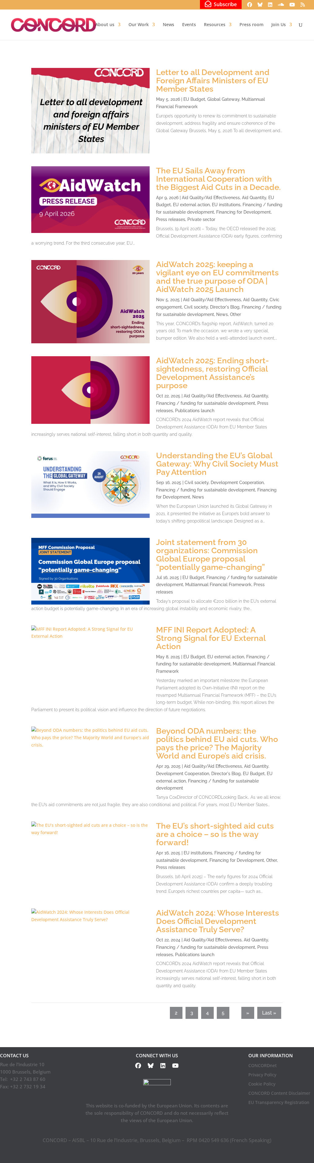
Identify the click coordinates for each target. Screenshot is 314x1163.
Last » (269, 1013)
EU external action (191, 204)
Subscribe (224, 4)
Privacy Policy (262, 1075)
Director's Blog (224, 307)
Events (189, 24)
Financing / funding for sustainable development (205, 403)
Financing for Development (243, 212)
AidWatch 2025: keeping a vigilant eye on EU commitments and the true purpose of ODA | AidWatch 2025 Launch (217, 277)
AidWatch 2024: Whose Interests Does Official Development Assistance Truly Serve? (217, 921)
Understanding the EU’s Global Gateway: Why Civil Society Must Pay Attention (217, 464)
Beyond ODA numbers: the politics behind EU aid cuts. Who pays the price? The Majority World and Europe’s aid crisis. (217, 743)
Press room (251, 24)
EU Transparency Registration (278, 1102)
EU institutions (226, 204)
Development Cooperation (237, 482)
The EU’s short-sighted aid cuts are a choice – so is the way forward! (215, 834)
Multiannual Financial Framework (218, 584)
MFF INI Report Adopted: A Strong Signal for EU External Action (211, 638)
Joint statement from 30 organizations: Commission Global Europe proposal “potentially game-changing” (210, 555)
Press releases (170, 219)
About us (104, 24)
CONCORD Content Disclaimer (279, 1093)
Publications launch (194, 410)
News (168, 24)
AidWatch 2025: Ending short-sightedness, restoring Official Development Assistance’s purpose (212, 373)
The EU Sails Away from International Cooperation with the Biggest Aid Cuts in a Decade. (218, 179)
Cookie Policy (261, 1084)
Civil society (196, 307)
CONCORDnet (262, 1065)
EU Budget (194, 99)
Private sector (201, 219)
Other (235, 314)
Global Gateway (223, 99)
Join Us (278, 24)
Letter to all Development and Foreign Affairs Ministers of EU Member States (213, 80)
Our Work (138, 24)
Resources (214, 24)
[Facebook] (249, 6)
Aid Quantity (254, 197)
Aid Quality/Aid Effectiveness (211, 197)
